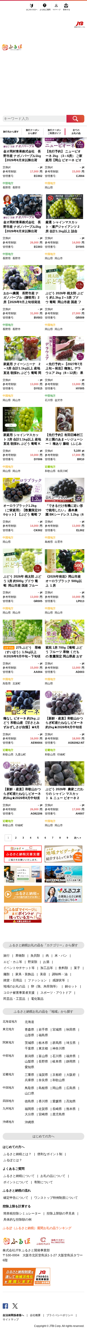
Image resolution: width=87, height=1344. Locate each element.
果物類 (20, 955)
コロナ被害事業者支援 (19, 992)
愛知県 (29, 1067)
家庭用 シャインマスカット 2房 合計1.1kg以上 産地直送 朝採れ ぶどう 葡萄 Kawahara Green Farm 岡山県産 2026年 (22, 443)
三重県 (29, 1074)
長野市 (16, 187)
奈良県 (43, 1080)
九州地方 (8, 1108)
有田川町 (62, 471)
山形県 (29, 1035)
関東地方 (8, 1042)
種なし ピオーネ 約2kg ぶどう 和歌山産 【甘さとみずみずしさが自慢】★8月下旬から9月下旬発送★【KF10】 (21, 727)
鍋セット (71, 986)
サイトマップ (11, 1319)
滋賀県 (43, 1074)
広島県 (71, 1088)
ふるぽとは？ (12, 1160)
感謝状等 (58, 980)
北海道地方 (10, 1021)
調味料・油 (60, 974)
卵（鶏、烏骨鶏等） (45, 986)
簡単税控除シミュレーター (22, 1213)
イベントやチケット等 (19, 968)
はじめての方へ (32, 8)
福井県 (71, 1056)
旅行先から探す (11, 131)
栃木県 (43, 1043)
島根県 (49, 541)
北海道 (29, 1022)
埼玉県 (71, 1043)
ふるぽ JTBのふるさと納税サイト (15, 60)
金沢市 (59, 400)
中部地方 (8, 183)
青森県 (29, 1029)
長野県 (7, 187)
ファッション (37, 980)
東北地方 (8, 1029)
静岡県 (71, 1061)
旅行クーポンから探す (32, 131)
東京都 (43, 1048)
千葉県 (29, 1048)
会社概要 (35, 1315)
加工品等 (46, 968)
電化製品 (37, 998)
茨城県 (29, 1043)
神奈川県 (58, 1048)
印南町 (61, 754)
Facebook (5, 1305)
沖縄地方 (8, 1121)
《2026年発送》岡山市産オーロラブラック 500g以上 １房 (64, 581)
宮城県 (57, 1029)
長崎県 (57, 1109)
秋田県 (71, 1029)
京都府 (57, 1074)
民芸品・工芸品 (14, 998)
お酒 (46, 962)
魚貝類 (35, 955)
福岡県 (29, 1109)
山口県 (29, 1093)
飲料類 (63, 968)
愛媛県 (57, 1101)
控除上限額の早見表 (61, 1213)
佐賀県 (43, 1109)
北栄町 (16, 683)
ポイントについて (15, 1182)
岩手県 (43, 1029)
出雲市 (59, 541)
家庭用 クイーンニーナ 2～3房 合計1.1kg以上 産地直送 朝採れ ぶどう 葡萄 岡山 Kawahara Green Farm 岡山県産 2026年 (23, 372)
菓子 (77, 968)
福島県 (43, 1035)
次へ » (77, 837)
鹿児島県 (58, 1114)
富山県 (43, 1056)
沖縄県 (29, 1122)
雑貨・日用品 (12, 980)
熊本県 (71, 1109)
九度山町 (20, 754)
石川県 (49, 400)
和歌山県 (50, 471)
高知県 (71, 1101)
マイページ (57, 8)
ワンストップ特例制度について (56, 1197)
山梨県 (29, 1061)
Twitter (15, 1305)
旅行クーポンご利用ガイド (54, 131)
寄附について (43, 1182)
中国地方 (50, 183)
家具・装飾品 (24, 974)
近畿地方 (50, 466)
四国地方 (8, 1101)
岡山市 (59, 258)
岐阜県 (57, 1061)
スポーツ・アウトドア (56, 992)
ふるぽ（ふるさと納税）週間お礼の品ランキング (37, 1228)
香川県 (43, 1101)
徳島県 (29, 1101)
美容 (43, 974)
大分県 (29, 1114)
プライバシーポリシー (59, 1315)
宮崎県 (43, 1114)
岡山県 (49, 187)
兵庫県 (29, 1080)
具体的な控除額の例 (17, 1219)
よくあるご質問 (45, 8)
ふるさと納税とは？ (17, 1154)
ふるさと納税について (19, 1176)
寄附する (66, 8)
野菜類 (32, 962)
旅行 (6, 955)
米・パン (61, 955)
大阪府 (71, 1074)
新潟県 (29, 1056)
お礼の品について (52, 1176)
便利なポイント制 (49, 1154)
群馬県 (57, 1043)
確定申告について (15, 1197)
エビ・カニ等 (12, 962)
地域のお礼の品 (14, 986)
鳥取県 (7, 683)
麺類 (6, 974)
